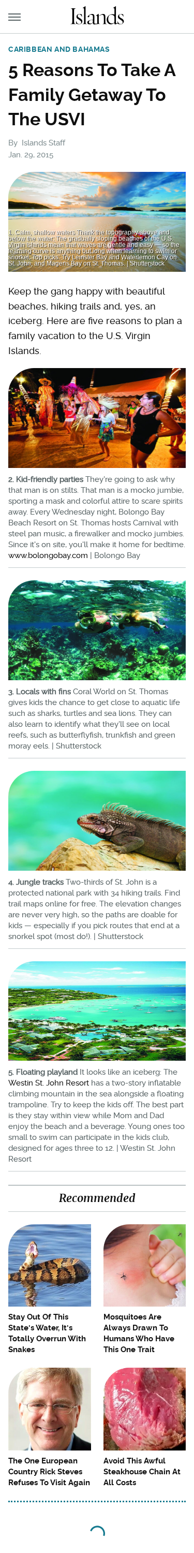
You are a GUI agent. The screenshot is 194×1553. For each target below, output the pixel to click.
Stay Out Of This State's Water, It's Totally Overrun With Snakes (47, 1333)
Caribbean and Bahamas (59, 49)
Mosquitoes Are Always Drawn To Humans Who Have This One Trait (138, 1333)
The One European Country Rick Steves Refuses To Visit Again (49, 1471)
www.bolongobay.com (48, 555)
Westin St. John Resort (48, 1083)
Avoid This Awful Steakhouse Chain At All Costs (142, 1471)
